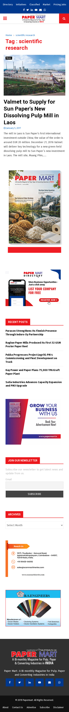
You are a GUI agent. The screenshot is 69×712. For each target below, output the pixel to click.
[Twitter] (20, 682)
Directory (8, 4)
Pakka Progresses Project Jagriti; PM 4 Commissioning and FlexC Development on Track (31, 358)
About (5, 707)
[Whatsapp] (59, 682)
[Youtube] (40, 682)
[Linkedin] (30, 682)
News (8, 58)
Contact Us (17, 707)
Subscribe (45, 707)
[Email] (49, 682)
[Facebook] (10, 682)
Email (9, 479)
